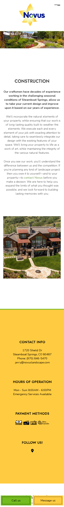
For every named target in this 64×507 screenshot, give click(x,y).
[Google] (32, 450)
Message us (48, 500)
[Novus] (32, 14)
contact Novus (33, 178)
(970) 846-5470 (37, 358)
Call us (16, 500)
